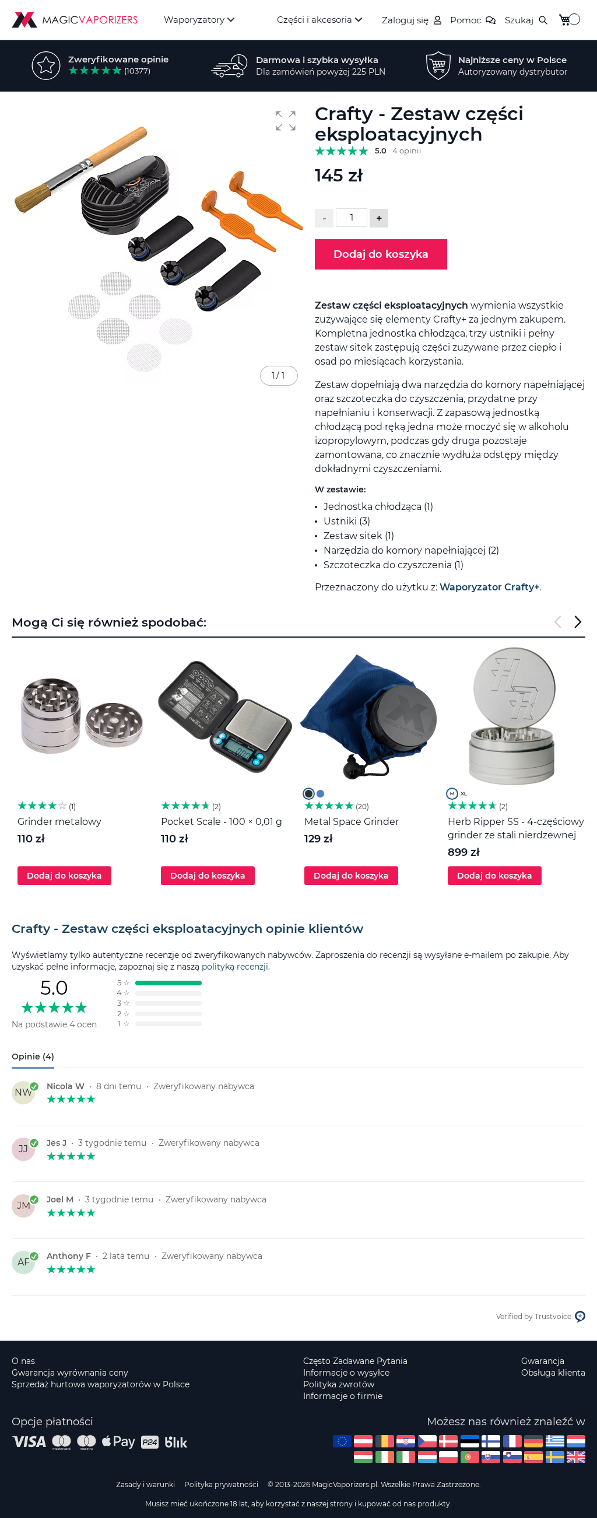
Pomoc (465, 20)
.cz (427, 1441)
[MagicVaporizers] (75, 20)
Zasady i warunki (145, 1484)
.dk (448, 1441)
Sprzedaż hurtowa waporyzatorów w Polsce (100, 1384)
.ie (384, 1457)
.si (512, 1457)
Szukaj (519, 20)
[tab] (298, 929)
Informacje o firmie (342, 1396)
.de (533, 1441)
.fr (512, 1441)
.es (533, 1457)
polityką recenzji (235, 966)
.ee (470, 1441)
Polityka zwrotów (338, 1384)
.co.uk (576, 1457)
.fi (491, 1441)
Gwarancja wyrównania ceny (70, 1372)
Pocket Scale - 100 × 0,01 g (221, 821)
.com (342, 1441)
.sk (491, 1457)
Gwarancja (542, 1361)
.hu (363, 1457)
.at (363, 1441)
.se (555, 1457)
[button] (285, 120)
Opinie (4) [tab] (33, 1056)
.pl (448, 1457)
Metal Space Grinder (351, 821)
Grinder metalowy (59, 821)
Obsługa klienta (553, 1372)
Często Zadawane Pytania (355, 1361)
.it (405, 1457)
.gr (555, 1441)
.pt (470, 1457)
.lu (427, 1457)
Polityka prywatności (221, 1484)
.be (384, 1441)
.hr (405, 1441)
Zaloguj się (405, 20)
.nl (576, 1441)
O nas (23, 1361)
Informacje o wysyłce (346, 1372)
